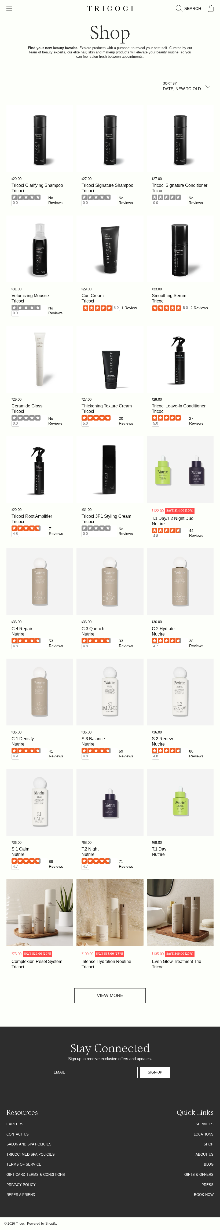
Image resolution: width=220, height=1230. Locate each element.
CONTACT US (17, 1134)
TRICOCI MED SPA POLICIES (30, 1154)
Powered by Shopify (41, 1223)
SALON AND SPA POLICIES (29, 1144)
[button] (9, 8)
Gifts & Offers (199, 1175)
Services (205, 1124)
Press (207, 1185)
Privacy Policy (21, 1185)
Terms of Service (23, 1164)
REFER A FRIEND (20, 1195)
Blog (209, 1164)
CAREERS (14, 1124)
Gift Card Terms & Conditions (35, 1175)
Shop (209, 1144)
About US (205, 1154)
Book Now (204, 1195)
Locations (204, 1134)
